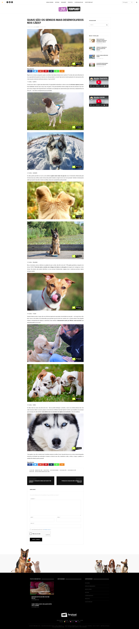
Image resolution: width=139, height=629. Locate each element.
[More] (62, 71)
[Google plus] (40, 71)
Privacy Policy (47, 529)
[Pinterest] (45, 71)
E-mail (58, 517)
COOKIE (81, 620)
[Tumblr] (51, 71)
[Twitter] (35, 71)
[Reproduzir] (91, 86)
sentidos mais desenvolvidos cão (42, 471)
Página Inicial (60, 620)
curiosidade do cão (72, 470)
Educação (63, 2)
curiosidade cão (63, 470)
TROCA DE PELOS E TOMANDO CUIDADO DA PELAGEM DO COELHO (101, 40)
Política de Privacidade (74, 620)
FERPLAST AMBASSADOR (90, 586)
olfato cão (31, 471)
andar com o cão (38, 470)
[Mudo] (104, 86)
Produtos (70, 2)
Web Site (32, 523)
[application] (99, 82)
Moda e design (49, 2)
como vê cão (46, 470)
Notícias (57, 2)
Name (32, 517)
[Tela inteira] (106, 86)
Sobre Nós (66, 620)
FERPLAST (61, 621)
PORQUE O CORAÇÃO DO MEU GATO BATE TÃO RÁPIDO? (101, 48)
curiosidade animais (54, 470)
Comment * (33, 498)
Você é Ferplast (89, 2)
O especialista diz (79, 2)
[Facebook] (29, 71)
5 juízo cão (31, 470)
